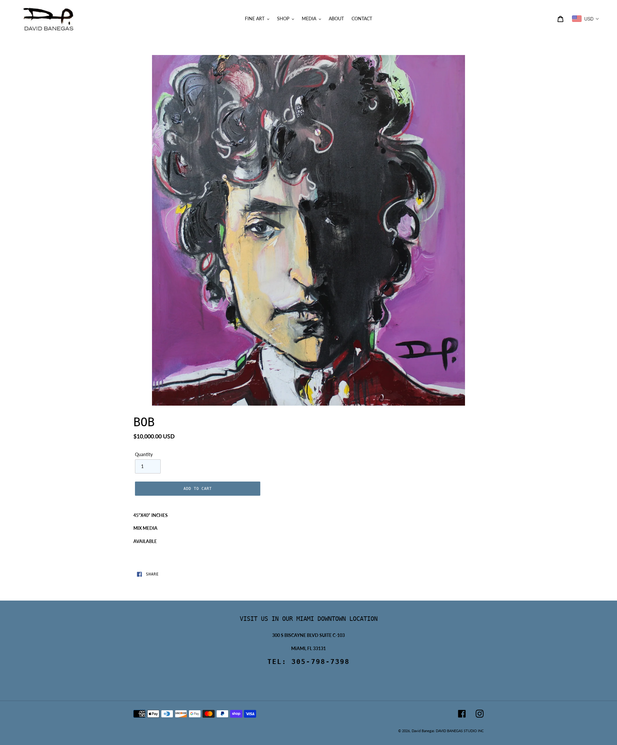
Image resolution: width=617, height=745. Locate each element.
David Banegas (423, 731)
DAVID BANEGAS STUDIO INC (460, 731)
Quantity (144, 454)
